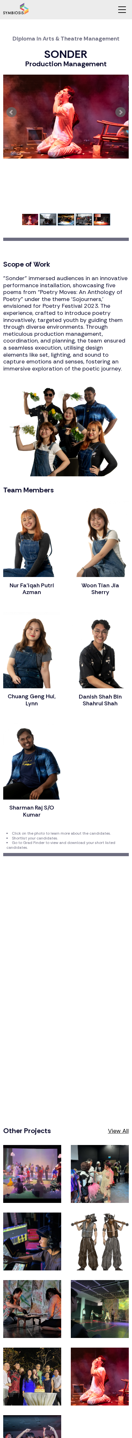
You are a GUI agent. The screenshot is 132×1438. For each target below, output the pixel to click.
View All (118, 1131)
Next (120, 112)
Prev (11, 112)
